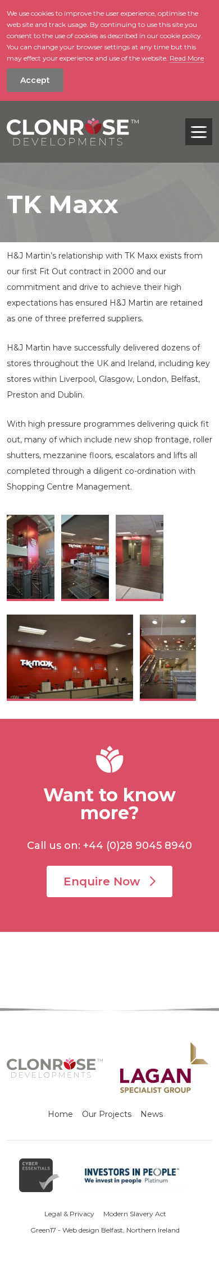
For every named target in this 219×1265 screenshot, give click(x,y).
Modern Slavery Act (134, 1213)
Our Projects (106, 1114)
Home (60, 1114)
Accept (35, 80)
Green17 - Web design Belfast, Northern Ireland (105, 1230)
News (151, 1114)
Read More (187, 58)
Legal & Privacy (69, 1213)
